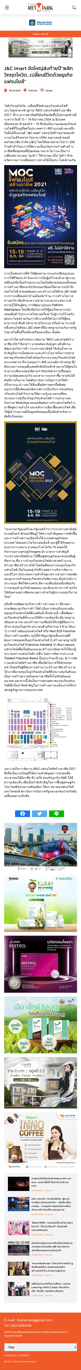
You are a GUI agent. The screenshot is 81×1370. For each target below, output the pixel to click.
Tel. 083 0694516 (17, 1325)
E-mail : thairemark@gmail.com (28, 1320)
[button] (40, 47)
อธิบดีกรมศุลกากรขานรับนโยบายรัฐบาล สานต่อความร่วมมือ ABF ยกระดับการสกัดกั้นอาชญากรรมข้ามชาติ (52, 1246)
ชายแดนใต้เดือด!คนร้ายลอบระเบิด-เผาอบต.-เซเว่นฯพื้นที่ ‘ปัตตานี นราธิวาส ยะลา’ (51, 1182)
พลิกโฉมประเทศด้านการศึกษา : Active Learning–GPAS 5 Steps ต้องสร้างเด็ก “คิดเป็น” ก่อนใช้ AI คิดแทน (50, 1287)
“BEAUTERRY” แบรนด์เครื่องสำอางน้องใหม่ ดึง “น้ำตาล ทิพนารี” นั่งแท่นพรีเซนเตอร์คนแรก (52, 1226)
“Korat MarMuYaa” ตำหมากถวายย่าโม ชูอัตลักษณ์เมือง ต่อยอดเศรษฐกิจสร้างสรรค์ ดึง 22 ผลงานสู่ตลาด (52, 1267)
